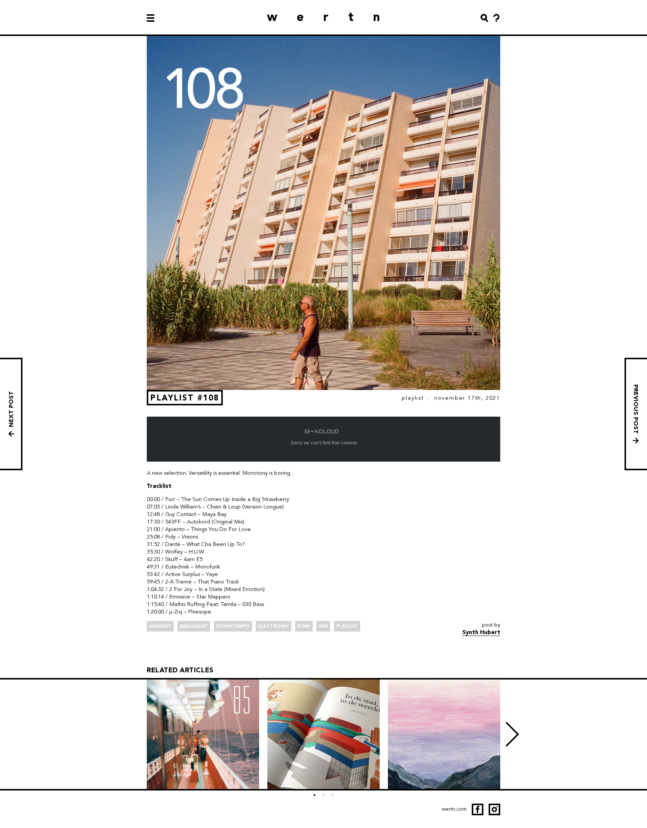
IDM (323, 626)
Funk (303, 626)
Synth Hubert (481, 632)
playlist (347, 626)
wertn (333, 16)
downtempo (233, 626)
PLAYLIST (412, 397)
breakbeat (194, 626)
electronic (273, 626)
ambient (160, 626)
